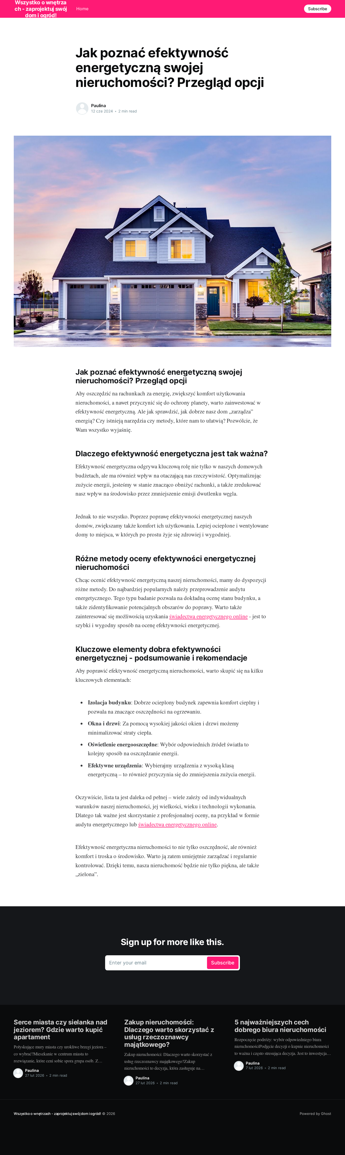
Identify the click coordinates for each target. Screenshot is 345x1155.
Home (82, 8)
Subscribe (317, 8)
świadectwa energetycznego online (208, 616)
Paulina (98, 105)
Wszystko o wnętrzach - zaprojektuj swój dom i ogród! (57, 1113)
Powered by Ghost (315, 1113)
